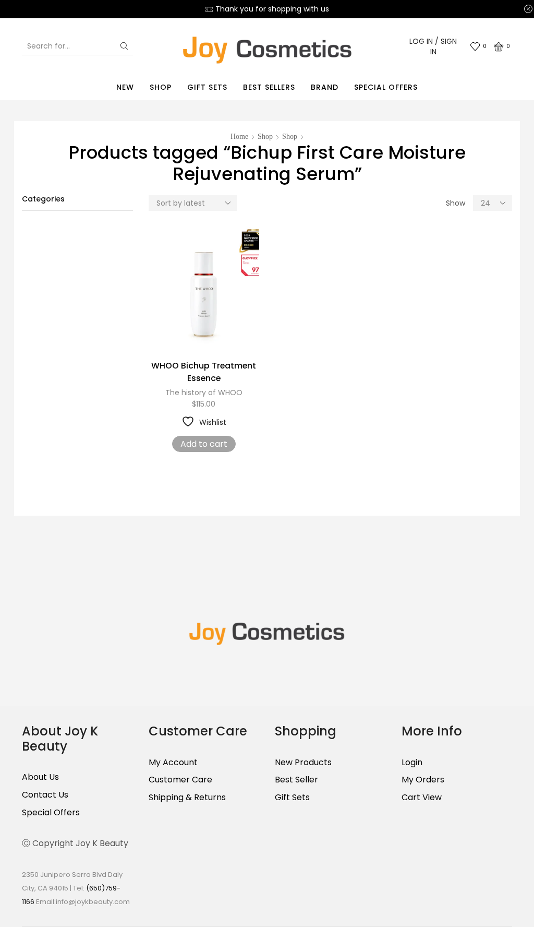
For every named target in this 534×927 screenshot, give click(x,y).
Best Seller (296, 780)
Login (412, 762)
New (125, 87)
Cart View (422, 797)
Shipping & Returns (187, 797)
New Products (303, 762)
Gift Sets (207, 87)
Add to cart (203, 444)
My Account (173, 762)
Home (239, 136)
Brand (324, 87)
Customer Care (180, 780)
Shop (161, 87)
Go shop (338, 9)
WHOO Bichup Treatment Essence (203, 372)
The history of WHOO (203, 392)
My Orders (423, 780)
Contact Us (45, 795)
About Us (40, 777)
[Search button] (124, 46)
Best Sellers (269, 87)
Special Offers (386, 87)
